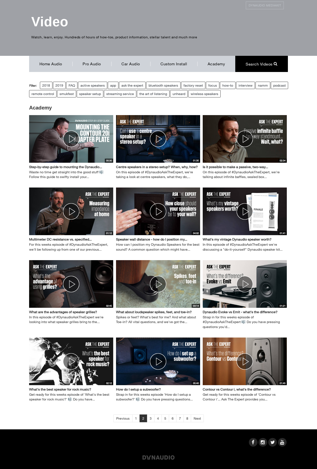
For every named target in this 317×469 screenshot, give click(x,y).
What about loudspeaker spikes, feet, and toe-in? (154, 312)
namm (263, 85)
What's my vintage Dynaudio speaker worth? (237, 239)
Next (197, 418)
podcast (279, 85)
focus (212, 85)
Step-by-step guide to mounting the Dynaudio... (65, 167)
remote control (42, 94)
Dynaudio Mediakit (265, 5)
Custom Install (173, 63)
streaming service (120, 94)
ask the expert (132, 85)
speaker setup (90, 94)
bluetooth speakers (163, 85)
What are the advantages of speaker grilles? (63, 312)
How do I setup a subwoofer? (138, 389)
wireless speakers (204, 94)
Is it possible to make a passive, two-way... (235, 167)
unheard (179, 94)
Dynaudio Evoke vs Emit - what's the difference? (240, 312)
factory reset (193, 85)
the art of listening (153, 94)
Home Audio (50, 63)
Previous (123, 418)
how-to (227, 85)
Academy (216, 63)
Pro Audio (92, 63)
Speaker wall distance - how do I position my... (151, 239)
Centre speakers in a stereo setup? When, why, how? (157, 167)
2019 (59, 85)
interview (246, 85)
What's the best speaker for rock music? (60, 389)
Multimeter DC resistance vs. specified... (60, 239)
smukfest (67, 94)
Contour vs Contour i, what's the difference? (237, 389)
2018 (46, 85)
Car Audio (130, 63)
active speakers (92, 85)
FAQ (72, 85)
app (113, 85)
